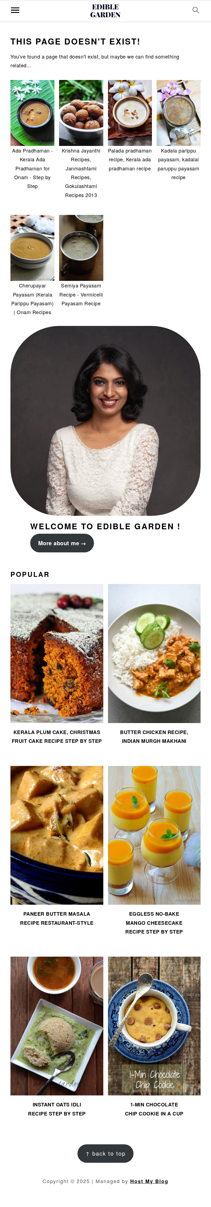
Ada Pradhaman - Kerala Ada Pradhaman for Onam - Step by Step (32, 168)
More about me (58, 543)
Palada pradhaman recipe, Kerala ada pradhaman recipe (130, 159)
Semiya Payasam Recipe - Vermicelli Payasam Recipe (81, 294)
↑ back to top (105, 1153)
